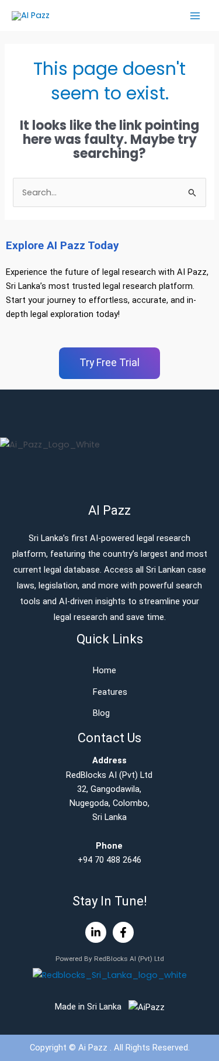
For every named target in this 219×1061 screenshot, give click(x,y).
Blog (101, 713)
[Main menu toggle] (195, 16)
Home (104, 670)
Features (110, 692)
